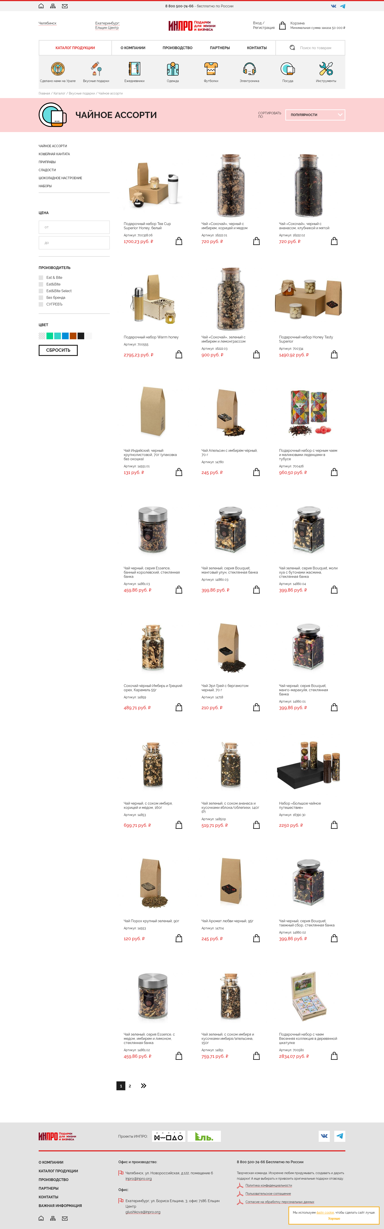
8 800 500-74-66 (179, 6)
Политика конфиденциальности (269, 1185)
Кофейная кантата (54, 154)
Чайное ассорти (53, 146)
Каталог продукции (58, 1171)
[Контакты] (65, 6)
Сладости (47, 170)
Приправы (47, 162)
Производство (53, 1180)
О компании (51, 1162)
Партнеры (48, 1188)
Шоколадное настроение (60, 178)
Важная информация (60, 1206)
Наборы (45, 186)
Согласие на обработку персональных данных (280, 1202)
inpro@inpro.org (139, 1179)
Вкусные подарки (82, 93)
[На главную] (41, 1218)
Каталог (59, 93)
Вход (257, 24)
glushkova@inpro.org (143, 1212)
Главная (44, 93)
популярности (304, 125)
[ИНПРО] (192, 26)
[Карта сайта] (53, 6)
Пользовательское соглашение (268, 1193)
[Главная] (41, 6)
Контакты (48, 1197)
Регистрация (264, 28)
